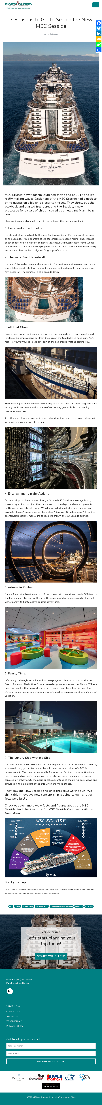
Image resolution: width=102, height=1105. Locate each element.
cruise (17, 906)
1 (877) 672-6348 (23, 979)
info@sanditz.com (21, 983)
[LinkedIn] (98, 33)
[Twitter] (98, 28)
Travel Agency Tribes (67, 1097)
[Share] (98, 49)
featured (79, 906)
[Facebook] (98, 23)
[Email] (98, 39)
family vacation (42, 906)
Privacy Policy (14, 1026)
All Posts (89, 906)
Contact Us (13, 1011)
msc (10, 906)
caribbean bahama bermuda (62, 906)
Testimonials (14, 1021)
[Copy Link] (98, 44)
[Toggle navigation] (95, 4)
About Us (12, 1016)
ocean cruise (28, 906)
